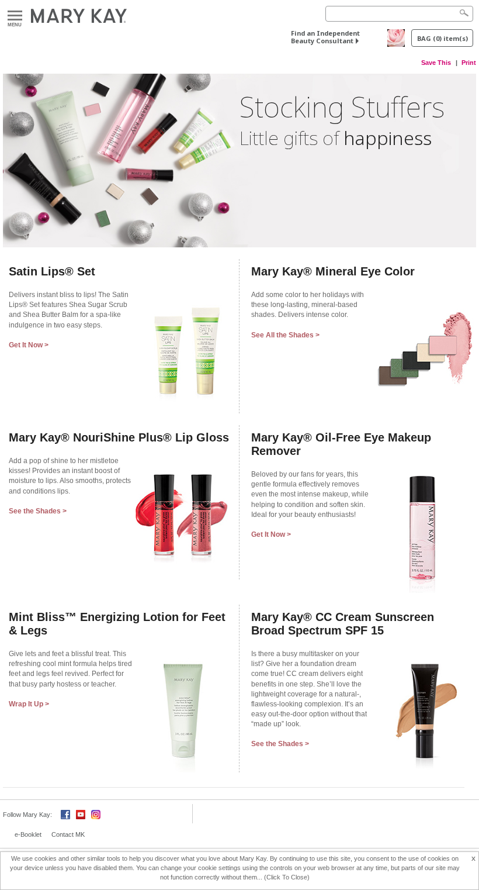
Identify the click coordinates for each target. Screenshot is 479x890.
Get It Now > (28, 345)
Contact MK (68, 834)
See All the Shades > (285, 335)
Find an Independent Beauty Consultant (325, 36)
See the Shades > (38, 511)
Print (468, 62)
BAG (442, 38)
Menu (15, 16)
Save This (436, 62)
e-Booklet (28, 834)
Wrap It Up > (29, 704)
